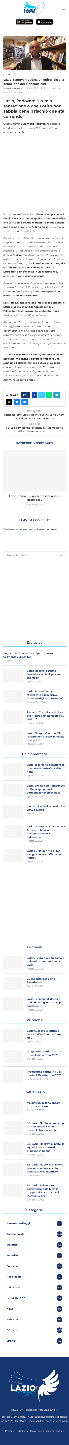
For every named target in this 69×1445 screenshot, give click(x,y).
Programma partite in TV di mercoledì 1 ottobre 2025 (44, 1053)
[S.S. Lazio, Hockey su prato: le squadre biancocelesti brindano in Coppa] (13, 1148)
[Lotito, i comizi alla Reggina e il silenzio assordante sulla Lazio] (13, 963)
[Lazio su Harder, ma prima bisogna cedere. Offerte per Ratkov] (13, 855)
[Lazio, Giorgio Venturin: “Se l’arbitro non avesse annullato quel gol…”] (13, 738)
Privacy (9, 1430)
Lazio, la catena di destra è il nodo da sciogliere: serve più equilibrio (45, 1002)
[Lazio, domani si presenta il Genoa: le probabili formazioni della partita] (34, 471)
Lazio (28, 128)
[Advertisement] (34, 173)
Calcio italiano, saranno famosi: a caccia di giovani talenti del (43, 674)
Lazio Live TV (51, 1409)
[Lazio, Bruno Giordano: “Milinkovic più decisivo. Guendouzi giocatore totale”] (13, 696)
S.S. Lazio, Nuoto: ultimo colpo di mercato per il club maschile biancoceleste (46, 1126)
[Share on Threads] (9, 402)
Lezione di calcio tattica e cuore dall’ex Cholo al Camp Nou (44, 1034)
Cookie (60, 1430)
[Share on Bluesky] (17, 402)
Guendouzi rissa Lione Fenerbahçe (41, 980)
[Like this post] (26, 395)
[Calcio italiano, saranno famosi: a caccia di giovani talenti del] (13, 675)
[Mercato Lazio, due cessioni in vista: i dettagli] (13, 811)
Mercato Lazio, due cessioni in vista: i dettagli (46, 808)
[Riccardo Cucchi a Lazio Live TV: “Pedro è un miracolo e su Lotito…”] (13, 717)
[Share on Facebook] (34, 395)
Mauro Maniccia (14, 88)
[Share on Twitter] (41, 395)
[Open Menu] (63, 8)
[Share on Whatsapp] (49, 395)
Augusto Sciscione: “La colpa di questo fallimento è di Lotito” (28, 655)
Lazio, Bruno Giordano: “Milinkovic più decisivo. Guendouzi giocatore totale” (45, 695)
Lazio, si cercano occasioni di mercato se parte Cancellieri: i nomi (45, 768)
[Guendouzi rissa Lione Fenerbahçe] (13, 983)
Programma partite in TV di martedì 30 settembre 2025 (44, 1073)
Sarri (21, 322)
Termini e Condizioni (42, 1430)
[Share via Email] (24, 402)
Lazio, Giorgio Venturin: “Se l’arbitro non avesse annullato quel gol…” (45, 737)
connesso (22, 529)
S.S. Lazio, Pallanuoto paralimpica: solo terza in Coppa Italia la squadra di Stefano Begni (43, 1190)
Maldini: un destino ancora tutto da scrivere (43, 1104)
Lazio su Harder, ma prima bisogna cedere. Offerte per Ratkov (44, 854)
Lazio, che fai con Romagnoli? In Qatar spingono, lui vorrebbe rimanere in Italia (46, 789)
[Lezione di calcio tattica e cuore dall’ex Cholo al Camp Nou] (13, 1035)
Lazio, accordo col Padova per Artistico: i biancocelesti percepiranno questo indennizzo (46, 832)
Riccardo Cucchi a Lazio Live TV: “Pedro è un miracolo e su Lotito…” (45, 716)
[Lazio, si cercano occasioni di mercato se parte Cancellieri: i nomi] (13, 769)
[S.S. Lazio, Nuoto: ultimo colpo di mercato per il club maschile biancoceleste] (13, 1128)
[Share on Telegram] (56, 395)
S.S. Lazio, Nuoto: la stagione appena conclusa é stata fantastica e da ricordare (45, 1168)
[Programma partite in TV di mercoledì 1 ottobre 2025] (13, 1056)
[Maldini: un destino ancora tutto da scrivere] (13, 1107)
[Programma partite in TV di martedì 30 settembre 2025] (13, 1076)
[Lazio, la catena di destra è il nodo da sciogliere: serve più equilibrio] (13, 1004)
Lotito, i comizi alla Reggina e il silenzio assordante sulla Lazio (45, 961)
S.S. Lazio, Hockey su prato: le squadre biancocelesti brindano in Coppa (45, 1147)
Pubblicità (22, 1430)
